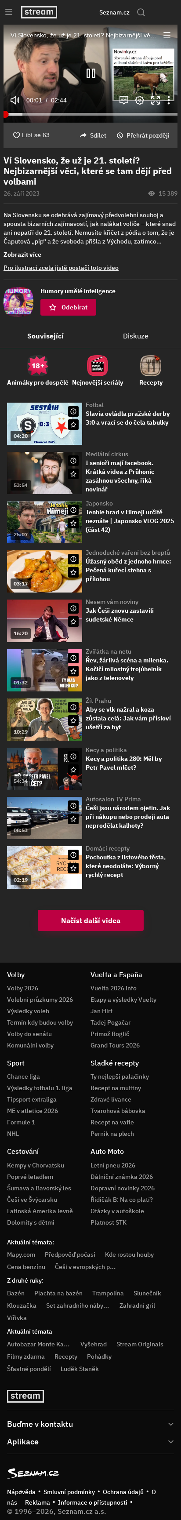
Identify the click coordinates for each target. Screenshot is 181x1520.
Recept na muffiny (115, 1088)
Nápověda (21, 1492)
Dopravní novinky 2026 (122, 1188)
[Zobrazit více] (90, 1423)
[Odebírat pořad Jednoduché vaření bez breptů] (73, 572)
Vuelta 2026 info (113, 988)
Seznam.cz (114, 12)
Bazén (16, 1293)
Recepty (65, 1356)
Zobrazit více (22, 254)
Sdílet (98, 135)
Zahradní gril (137, 1305)
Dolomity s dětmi (30, 1222)
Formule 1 (21, 1122)
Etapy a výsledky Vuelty (123, 1000)
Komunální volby (30, 1045)
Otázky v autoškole (117, 1211)
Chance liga (23, 1076)
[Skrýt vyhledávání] (80, 12)
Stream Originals (139, 1344)
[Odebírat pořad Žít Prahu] (73, 720)
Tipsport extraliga (32, 1099)
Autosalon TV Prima (113, 799)
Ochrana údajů (123, 1492)
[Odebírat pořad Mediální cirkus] (73, 474)
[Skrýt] (163, 252)
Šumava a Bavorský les (39, 1188)
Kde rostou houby (129, 1254)
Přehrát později (148, 135)
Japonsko (99, 503)
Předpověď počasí (70, 1254)
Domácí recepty (108, 848)
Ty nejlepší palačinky (119, 1076)
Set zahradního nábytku (79, 1305)
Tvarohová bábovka (117, 1111)
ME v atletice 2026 (32, 1111)
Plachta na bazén (58, 1293)
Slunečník (147, 1293)
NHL (13, 1134)
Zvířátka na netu (108, 651)
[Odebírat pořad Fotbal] (73, 424)
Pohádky (99, 1356)
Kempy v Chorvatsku (35, 1165)
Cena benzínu (26, 1267)
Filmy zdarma (26, 1356)
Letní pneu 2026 (112, 1165)
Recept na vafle (112, 1122)
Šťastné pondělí (29, 1369)
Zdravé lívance (110, 1099)
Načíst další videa (90, 920)
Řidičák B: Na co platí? (121, 1200)
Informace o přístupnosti (92, 1502)
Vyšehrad (93, 1344)
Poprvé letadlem (30, 1177)
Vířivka (17, 1318)
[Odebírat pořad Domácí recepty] (73, 868)
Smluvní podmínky (69, 1492)
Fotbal (95, 405)
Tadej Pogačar (110, 1022)
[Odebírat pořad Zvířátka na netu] (73, 671)
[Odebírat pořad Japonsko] (73, 523)
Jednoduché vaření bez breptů (128, 552)
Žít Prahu (98, 701)
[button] (90, 74)
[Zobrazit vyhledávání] (141, 12)
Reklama (37, 1502)
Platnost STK (108, 1222)
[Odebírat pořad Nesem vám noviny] (73, 621)
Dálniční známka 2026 (121, 1177)
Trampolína (108, 1293)
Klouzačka (21, 1305)
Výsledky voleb (28, 1011)
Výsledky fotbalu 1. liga (39, 1088)
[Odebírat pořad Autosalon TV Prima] (73, 819)
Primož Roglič (109, 1034)
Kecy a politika (106, 750)
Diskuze (135, 335)
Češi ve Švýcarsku (32, 1200)
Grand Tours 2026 (115, 1045)
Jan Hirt (101, 1011)
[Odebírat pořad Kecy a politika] (73, 769)
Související (45, 335)
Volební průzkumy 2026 (40, 1000)
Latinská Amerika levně (40, 1211)
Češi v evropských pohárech (94, 1267)
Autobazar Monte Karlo (39, 1344)
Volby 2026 (22, 988)
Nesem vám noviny (112, 602)
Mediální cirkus (107, 454)
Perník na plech (112, 1134)
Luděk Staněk (80, 1369)
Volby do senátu (29, 1034)
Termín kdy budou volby (40, 1022)
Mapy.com (21, 1254)
